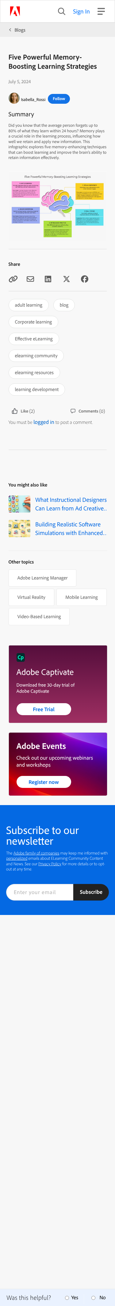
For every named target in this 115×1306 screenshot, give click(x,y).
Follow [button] (59, 98)
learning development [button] (37, 389)
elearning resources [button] (34, 372)
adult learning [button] (28, 305)
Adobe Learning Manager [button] (42, 578)
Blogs (20, 30)
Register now (44, 781)
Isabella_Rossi (33, 99)
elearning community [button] (36, 355)
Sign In (81, 11)
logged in (43, 421)
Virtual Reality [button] (31, 597)
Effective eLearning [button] (34, 338)
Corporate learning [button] (33, 322)
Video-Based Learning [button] (39, 616)
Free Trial (44, 709)
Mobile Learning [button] (81, 597)
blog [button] (64, 305)
